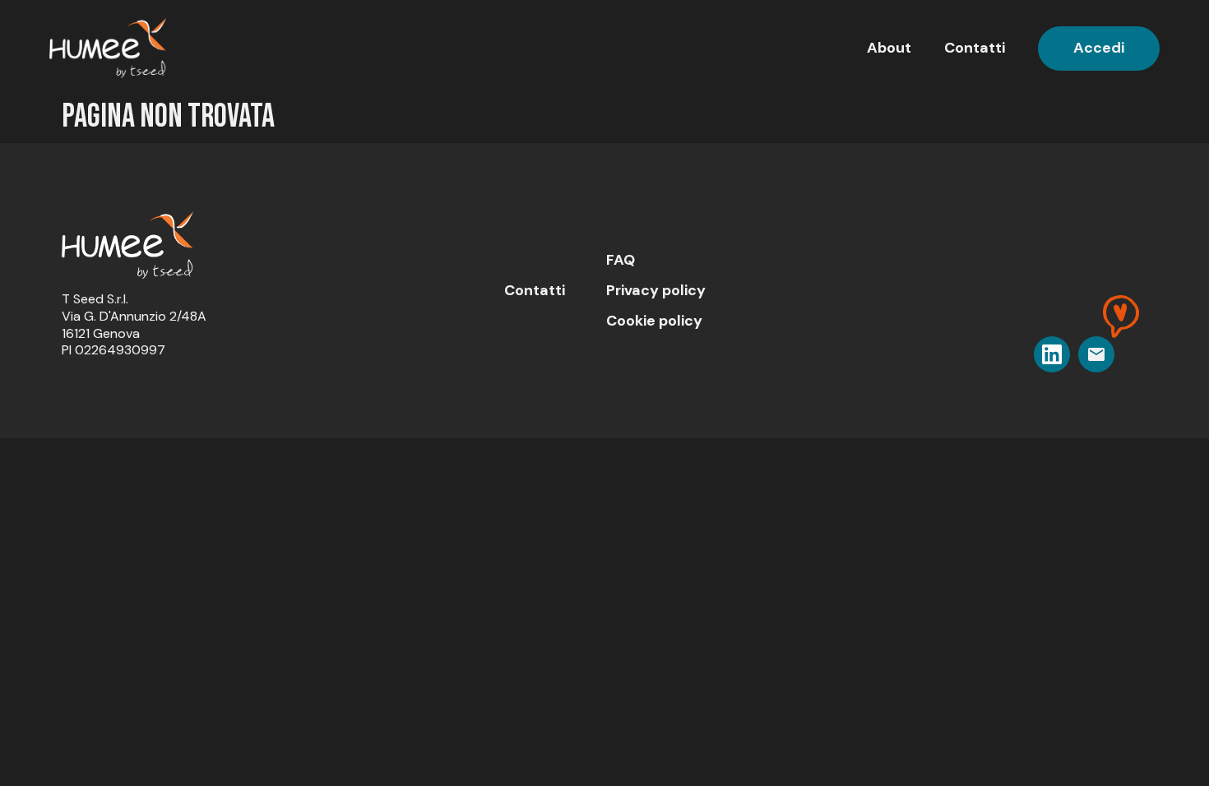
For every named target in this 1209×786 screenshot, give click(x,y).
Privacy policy (656, 290)
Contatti (974, 48)
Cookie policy (654, 321)
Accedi (1098, 48)
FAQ (620, 260)
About (889, 48)
